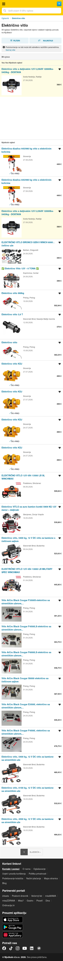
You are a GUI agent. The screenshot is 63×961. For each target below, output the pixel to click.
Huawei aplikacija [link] (12, 935)
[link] (31, 81)
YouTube (24, 948)
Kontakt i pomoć (11, 868)
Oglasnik (5, 18)
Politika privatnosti (37, 873)
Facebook (4, 948)
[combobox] (31, 10)
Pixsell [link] (39, 900)
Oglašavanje (39, 868)
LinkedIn (32, 948)
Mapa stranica (51, 878)
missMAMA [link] (50, 895)
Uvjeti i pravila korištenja (14, 873)
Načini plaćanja (33, 878)
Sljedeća (35, 852)
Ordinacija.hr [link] (8, 905)
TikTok (11, 948)
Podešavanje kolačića (12, 878)
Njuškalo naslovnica (31, 3)
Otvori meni (3, 4)
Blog (4, 883)
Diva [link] (48, 900)
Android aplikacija (12, 927)
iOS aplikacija (12, 919)
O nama (26, 868)
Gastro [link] (30, 900)
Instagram (17, 948)
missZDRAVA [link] (8, 900)
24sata (5, 895)
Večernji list (36, 895)
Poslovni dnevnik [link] (20, 895)
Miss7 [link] (21, 900)
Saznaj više (10, 50)
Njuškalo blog (39, 948)
